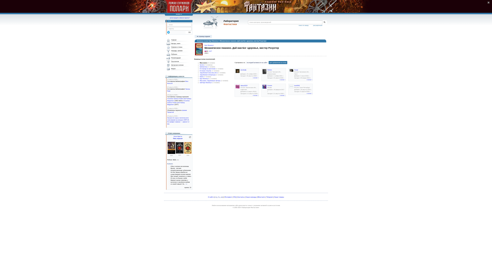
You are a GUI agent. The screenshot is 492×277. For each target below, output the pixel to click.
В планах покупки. (206, 71)
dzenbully (243, 70)
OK (188, 32)
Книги (201, 76)
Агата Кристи (178, 136)
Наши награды (251, 197)
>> (186, 184)
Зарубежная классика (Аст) (209, 72)
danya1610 (243, 85)
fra (219, 197)
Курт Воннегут (209, 45)
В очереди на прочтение (208, 69)
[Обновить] (190, 138)
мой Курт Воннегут (206, 82)
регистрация (174, 18)
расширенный (317, 25)
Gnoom (269, 85)
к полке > (255, 77)
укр (222, 197)
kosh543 (297, 85)
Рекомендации (176, 58)
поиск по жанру (304, 25)
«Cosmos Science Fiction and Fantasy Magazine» (178, 102)
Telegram (269, 197)
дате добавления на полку (277, 62)
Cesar (296, 70)
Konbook (170, 164)
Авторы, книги (175, 43)
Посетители (175, 61)
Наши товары (279, 197)
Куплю (202, 65)
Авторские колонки (177, 65)
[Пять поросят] (171, 153)
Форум (173, 68)
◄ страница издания (203, 36)
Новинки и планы (176, 47)
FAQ (234, 197)
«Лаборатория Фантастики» (250, 207)
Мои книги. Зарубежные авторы (210, 80)
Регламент (228, 197)
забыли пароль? (184, 18)
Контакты (241, 197)
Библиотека (203, 67)
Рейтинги (174, 54)
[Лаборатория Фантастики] (211, 22)
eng (216, 197)
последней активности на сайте (257, 62)
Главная (173, 40)
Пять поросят (178, 138)
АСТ (210, 51)
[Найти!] (324, 22)
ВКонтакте (261, 197)
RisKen (269, 70)
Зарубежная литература (208, 75)
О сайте (211, 197)
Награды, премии (176, 50)
